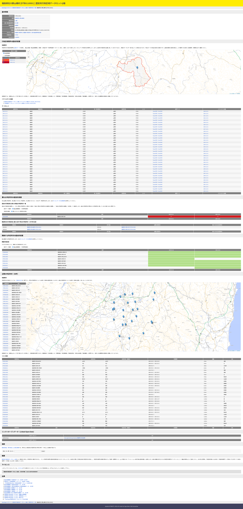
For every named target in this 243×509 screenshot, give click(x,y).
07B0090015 (5, 423)
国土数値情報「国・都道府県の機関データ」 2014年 (16, 492)
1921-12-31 (5, 115)
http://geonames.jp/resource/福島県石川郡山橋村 (74, 438)
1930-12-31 (5, 135)
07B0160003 (5, 392)
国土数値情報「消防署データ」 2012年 (13, 491)
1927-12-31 (5, 129)
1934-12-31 (5, 144)
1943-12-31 (5, 164)
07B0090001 (5, 407)
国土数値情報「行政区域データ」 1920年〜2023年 (15, 480)
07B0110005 (5, 396)
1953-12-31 (5, 189)
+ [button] (28, 52)
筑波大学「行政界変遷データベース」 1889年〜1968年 (16, 481)
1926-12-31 (5, 126)
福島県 (16, 25)
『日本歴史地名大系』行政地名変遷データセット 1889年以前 (18, 483)
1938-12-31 (5, 153)
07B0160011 (5, 265)
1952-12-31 (5, 186)
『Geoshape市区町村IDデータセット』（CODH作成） (16, 499)
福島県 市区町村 (19, 32)
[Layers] (28, 56)
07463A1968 (5, 399)
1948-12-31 (5, 175)
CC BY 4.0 (20, 468)
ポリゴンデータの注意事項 (59, 201)
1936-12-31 (5, 149)
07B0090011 (5, 368)
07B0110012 (5, 263)
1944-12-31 (5, 166)
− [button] (28, 53)
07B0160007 (5, 403)
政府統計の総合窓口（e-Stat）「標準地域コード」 (15, 496)
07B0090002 (5, 401)
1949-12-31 (5, 177)
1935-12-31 (5, 146)
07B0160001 (5, 390)
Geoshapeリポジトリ (7, 7)
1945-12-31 (5, 169)
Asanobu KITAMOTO (109, 506)
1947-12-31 (5, 173)
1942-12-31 (5, 162)
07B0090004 (5, 412)
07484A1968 (5, 252)
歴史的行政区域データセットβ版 (20, 7)
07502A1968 (5, 414)
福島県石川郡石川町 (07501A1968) (129, 227)
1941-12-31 (5, 160)
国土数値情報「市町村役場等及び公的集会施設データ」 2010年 (18, 486)
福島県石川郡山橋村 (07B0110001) (34, 227)
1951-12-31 (5, 184)
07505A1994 (5, 388)
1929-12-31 (5, 133)
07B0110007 (5, 416)
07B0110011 (5, 261)
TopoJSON (155, 111)
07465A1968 (5, 405)
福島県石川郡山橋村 (19, 18)
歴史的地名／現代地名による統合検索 (10, 447)
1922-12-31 (5, 118)
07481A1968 (5, 421)
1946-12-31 (5, 171)
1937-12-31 (5, 151)
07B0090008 (5, 419)
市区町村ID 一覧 (32, 7)
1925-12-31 (5, 124)
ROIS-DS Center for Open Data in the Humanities (126, 506)
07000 (16, 35)
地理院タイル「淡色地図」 (236, 93)
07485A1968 (5, 385)
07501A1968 (5, 216)
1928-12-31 (5, 131)
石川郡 (16, 23)
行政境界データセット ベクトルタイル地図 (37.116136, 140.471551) (20, 103)
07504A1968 (5, 267)
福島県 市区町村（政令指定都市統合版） (32, 32)
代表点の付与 (19, 280)
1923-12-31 (5, 120)
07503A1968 (5, 425)
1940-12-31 (5, 157)
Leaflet (230, 93)
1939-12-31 (5, 155)
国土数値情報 (7, 53)
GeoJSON (160, 111)
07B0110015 (5, 379)
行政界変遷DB (7, 55)
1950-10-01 (5, 180)
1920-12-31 (5, 113)
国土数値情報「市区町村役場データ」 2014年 (14, 484)
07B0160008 (5, 383)
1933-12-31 (5, 142)
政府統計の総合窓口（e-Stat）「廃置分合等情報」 (15, 494)
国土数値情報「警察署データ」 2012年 (13, 489)
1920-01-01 (5, 111)
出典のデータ (17, 47)
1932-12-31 (5, 140)
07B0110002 (5, 256)
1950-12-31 (5, 182)
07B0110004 (5, 410)
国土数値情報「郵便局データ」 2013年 (13, 488)
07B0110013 (5, 374)
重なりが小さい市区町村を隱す (19, 211)
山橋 (16, 20)
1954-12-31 (5, 191)
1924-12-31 (5, 122)
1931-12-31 (5, 138)
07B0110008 (5, 258)
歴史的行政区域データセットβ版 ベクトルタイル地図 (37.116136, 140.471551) (22, 101)
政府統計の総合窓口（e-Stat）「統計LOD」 (14, 497)
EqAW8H (17, 37)
